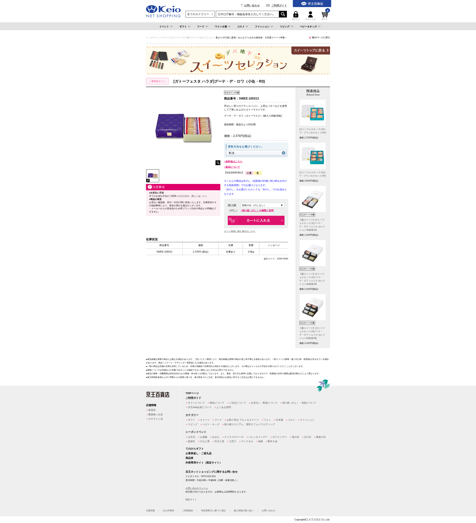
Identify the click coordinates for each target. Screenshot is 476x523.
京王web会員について (200, 407)
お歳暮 (203, 437)
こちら (203, 196)
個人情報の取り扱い (244, 510)
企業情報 (150, 510)
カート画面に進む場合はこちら (239, 231)
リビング (285, 26)
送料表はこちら (234, 161)
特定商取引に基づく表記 (213, 510)
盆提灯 (191, 441)
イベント (164, 26)
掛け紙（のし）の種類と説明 (258, 210)
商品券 (189, 457)
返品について (233, 167)
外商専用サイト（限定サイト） (204, 462)
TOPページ (192, 393)
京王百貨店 (315, 519)
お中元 (191, 437)
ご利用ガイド (279, 5)
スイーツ (205, 419)
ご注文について (237, 402)
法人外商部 (168, 510)
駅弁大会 (272, 441)
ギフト (183, 26)
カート (325, 15)
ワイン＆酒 (221, 26)
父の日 (307, 437)
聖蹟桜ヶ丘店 (155, 414)
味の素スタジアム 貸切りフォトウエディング (249, 424)
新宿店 (152, 410)
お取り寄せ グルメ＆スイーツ (243, 419)
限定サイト (191, 499)
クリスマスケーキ (234, 437)
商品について (217, 402)
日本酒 (279, 419)
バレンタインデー (258, 437)
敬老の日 (321, 437)
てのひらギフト (195, 448)
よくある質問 (223, 407)
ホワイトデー (280, 437)
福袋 (260, 441)
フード (200, 26)
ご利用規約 (187, 510)
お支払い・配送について (264, 402)
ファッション (262, 26)
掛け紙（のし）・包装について (299, 402)
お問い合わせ (252, 5)
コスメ (241, 26)
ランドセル (247, 441)
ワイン (267, 419)
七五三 (232, 441)
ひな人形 (205, 441)
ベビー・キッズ (210, 424)
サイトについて (196, 402)
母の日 (295, 437)
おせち (215, 437)
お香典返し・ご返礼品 (199, 453)
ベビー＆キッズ (308, 26)
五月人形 (219, 441)
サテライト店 (155, 419)
